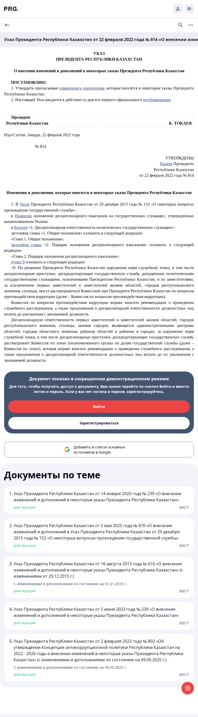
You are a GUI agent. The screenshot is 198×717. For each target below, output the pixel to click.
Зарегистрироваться (99, 423)
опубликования (156, 100)
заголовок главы (26, 245)
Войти (99, 406)
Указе (24, 204)
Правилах (23, 216)
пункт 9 (18, 262)
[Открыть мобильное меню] (189, 8)
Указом (166, 164)
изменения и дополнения (82, 88)
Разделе (21, 227)
